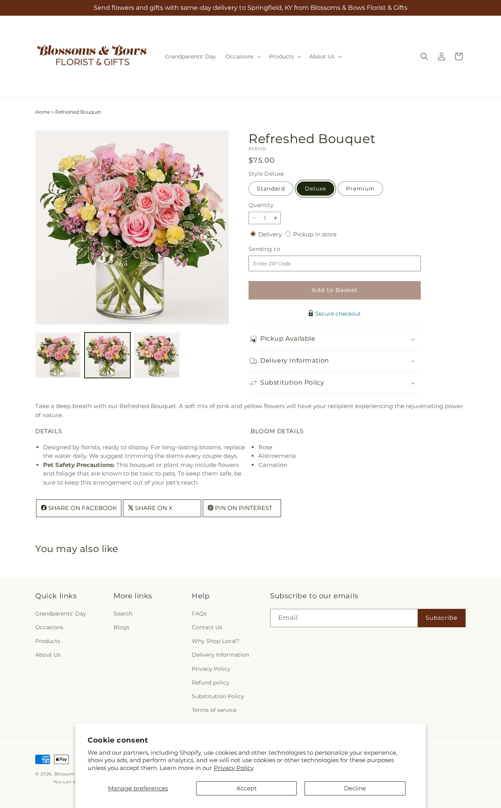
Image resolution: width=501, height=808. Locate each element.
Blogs (122, 627)
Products (47, 641)
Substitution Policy (218, 695)
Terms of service (214, 710)
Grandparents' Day (60, 613)
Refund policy (210, 682)
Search (123, 613)
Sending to (276, 249)
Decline (355, 788)
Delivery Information (220, 654)
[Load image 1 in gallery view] (58, 355)
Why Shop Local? (216, 641)
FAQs (199, 613)
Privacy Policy (234, 768)
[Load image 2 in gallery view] (107, 355)
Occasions (49, 627)
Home (42, 112)
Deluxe (315, 188)
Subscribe (441, 617)
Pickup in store (315, 234)
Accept (246, 788)
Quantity (261, 205)
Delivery (270, 234)
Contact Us (207, 627)
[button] (242, 56)
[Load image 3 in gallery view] (157, 355)
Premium (360, 188)
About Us (48, 654)
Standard (271, 188)
